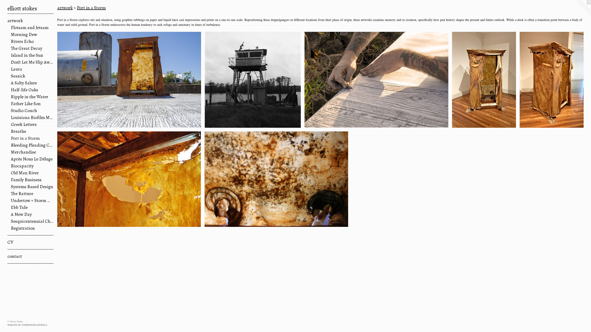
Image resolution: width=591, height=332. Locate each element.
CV (10, 242)
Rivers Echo (22, 41)
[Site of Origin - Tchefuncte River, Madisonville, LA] (253, 80)
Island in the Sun (27, 55)
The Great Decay (26, 48)
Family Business (26, 180)
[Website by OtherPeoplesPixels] (582, 9)
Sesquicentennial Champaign (32, 221)
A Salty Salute (24, 83)
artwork (15, 21)
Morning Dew (24, 34)
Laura (16, 69)
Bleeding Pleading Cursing (32, 145)
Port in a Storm (25, 138)
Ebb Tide (19, 207)
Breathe (18, 131)
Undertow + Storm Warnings (32, 200)
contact (14, 256)
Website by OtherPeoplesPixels (27, 324)
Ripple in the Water (29, 97)
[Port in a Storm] (129, 79)
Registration (23, 228)
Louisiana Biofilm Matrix (32, 117)
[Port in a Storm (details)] (276, 179)
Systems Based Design (32, 187)
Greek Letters (24, 124)
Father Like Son (26, 104)
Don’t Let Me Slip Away (32, 62)
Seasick (18, 76)
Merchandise (23, 152)
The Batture (22, 193)
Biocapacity (22, 166)
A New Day (21, 214)
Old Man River (25, 173)
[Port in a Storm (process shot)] (376, 79)
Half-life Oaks (24, 90)
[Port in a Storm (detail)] (129, 179)
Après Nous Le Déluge (32, 159)
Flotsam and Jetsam (29, 27)
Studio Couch (24, 110)
